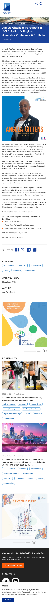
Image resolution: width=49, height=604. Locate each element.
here (21, 237)
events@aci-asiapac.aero (17, 233)
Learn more (31, 594)
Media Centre (14, 23)
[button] (30, 351)
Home (4, 23)
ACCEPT (8, 600)
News (23, 23)
